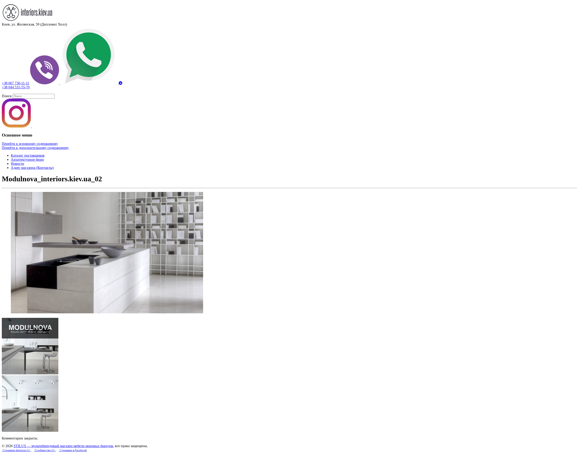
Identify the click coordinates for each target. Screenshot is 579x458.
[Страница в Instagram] (17, 126)
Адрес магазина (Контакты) (32, 168)
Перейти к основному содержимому (30, 144)
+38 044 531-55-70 (16, 87)
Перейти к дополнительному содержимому (35, 148)
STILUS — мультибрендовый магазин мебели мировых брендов (63, 446)
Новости (17, 163)
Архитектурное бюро (27, 159)
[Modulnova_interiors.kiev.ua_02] (107, 312)
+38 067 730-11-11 (15, 83)
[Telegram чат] (120, 83)
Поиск (7, 96)
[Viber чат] (45, 83)
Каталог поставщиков (28, 155)
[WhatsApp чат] (89, 83)
